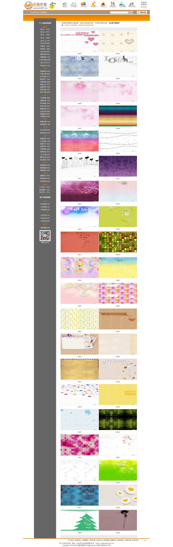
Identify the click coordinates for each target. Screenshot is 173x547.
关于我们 (71, 540)
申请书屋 (135, 540)
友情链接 (106, 540)
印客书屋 (128, 540)
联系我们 (78, 540)
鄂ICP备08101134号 (104, 545)
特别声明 (92, 540)
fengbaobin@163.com (107, 543)
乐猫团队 (85, 540)
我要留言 (144, 4)
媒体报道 (120, 540)
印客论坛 (144, 2)
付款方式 (99, 540)
